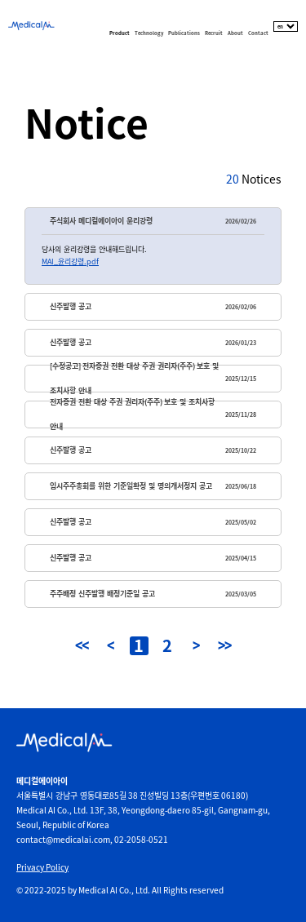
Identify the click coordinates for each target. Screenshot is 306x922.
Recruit (214, 33)
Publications (184, 33)
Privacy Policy (42, 867)
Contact (258, 33)
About (235, 33)
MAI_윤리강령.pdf (70, 261)
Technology (149, 33)
